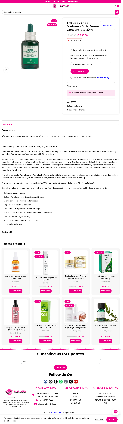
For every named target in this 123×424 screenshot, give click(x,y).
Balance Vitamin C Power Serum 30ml (16, 277)
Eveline (75, 281)
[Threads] (56, 381)
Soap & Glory (15, 333)
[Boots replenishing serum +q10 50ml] (46, 262)
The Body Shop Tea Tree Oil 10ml (105, 326)
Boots (45, 283)
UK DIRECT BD (56, 412)
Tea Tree (45, 331)
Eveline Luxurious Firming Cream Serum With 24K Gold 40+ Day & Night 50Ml (75, 278)
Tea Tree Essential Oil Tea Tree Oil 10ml (45, 326)
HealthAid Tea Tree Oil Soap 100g (105, 277)
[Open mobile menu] (3, 6)
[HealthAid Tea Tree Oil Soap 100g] (106, 262)
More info (99, 419)
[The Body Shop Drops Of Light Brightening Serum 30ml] (76, 311)
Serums (79, 106)
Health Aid (105, 282)
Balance (15, 282)
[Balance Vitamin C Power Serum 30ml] (16, 262)
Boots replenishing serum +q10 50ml (45, 278)
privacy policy (103, 77)
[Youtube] (76, 381)
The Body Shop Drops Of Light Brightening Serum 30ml (75, 327)
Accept (112, 419)
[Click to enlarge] (6, 70)
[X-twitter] (71, 381)
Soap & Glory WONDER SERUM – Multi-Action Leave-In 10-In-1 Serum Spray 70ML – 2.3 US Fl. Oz (16, 331)
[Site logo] (54, 6)
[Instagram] (50, 381)
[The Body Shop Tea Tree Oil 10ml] (106, 311)
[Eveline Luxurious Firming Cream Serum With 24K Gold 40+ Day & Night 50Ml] (76, 262)
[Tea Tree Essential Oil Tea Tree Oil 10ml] (46, 311)
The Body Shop (107, 25)
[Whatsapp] (61, 381)
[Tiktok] (66, 381)
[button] (15, 291)
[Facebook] (45, 381)
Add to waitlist (79, 71)
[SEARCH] (117, 12)
